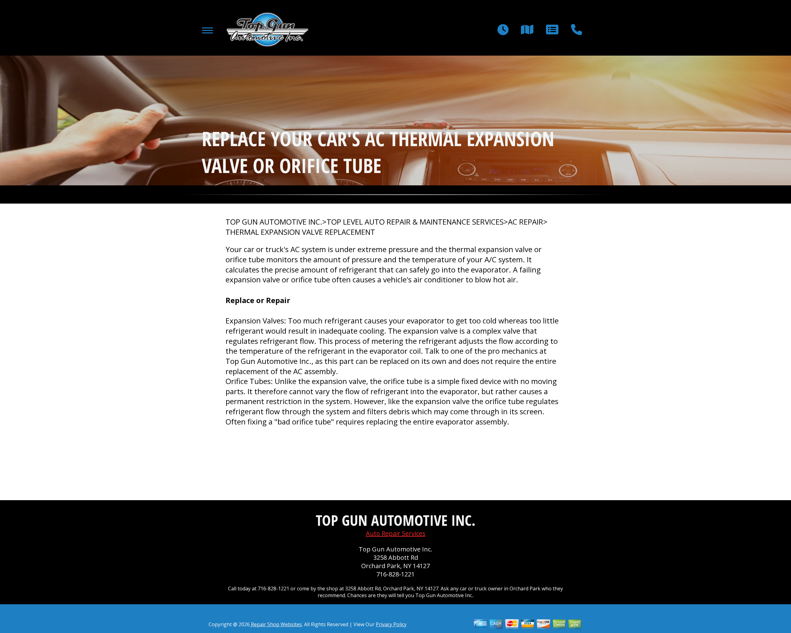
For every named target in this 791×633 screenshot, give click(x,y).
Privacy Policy (391, 624)
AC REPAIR (525, 222)
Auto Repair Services (395, 533)
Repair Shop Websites (276, 624)
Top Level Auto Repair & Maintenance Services (415, 222)
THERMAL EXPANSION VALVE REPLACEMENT (300, 232)
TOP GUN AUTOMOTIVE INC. (274, 222)
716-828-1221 (395, 574)
